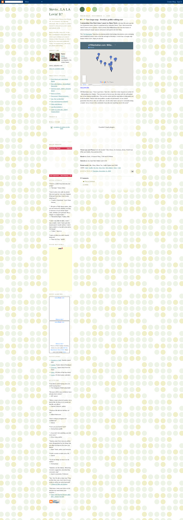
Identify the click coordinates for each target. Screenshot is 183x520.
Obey (115, 168)
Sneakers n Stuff (56, 360)
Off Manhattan (88, 34)
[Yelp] (60, 249)
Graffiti (91, 168)
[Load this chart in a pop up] (70, 175)
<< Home (85, 184)
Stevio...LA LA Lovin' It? (59, 11)
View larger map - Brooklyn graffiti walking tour (104, 19)
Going (53, 375)
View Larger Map (84, 87)
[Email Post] (132, 171)
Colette (53, 365)
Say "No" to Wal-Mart (57, 99)
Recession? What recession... (60, 96)
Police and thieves (56, 104)
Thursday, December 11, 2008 (101, 171)
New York (102, 168)
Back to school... (56, 93)
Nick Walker (109, 168)
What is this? (59, 319)
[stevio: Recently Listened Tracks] (60, 148)
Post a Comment (90, 181)
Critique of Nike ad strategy (59, 484)
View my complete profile (56, 68)
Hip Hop (95, 168)
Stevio (63, 56)
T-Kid (119, 168)
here (64, 352)
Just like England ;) (56, 107)
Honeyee (54, 367)
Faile (86, 168)
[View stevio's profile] (64, 175)
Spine (52, 372)
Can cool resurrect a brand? (59, 101)
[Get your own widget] (54, 175)
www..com (59, 298)
